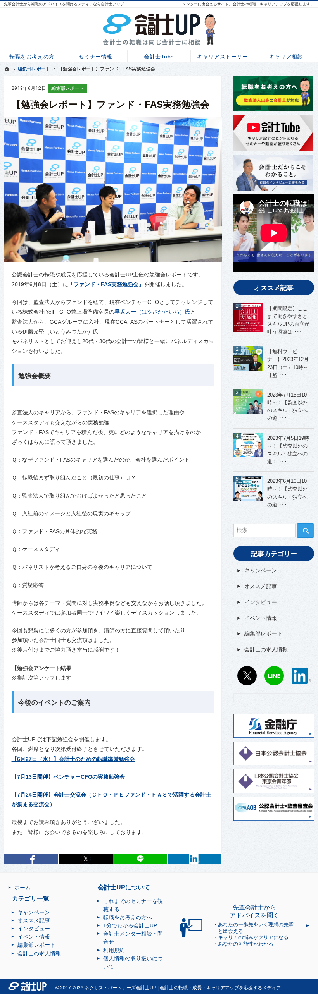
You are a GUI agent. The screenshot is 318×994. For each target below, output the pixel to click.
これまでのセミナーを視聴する (133, 905)
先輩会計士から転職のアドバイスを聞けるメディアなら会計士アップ (64, 4)
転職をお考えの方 (31, 56)
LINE (274, 675)
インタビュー (260, 602)
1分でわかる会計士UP (130, 925)
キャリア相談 (286, 56)
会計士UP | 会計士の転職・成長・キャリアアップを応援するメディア (208, 988)
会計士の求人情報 (266, 649)
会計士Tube (159, 56)
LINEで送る (140, 859)
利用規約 (114, 950)
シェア (31, 859)
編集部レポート (67, 88)
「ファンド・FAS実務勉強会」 (106, 284)
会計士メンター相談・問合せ (133, 937)
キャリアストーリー (222, 56)
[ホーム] (7, 68)
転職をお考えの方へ (127, 917)
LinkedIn (194, 859)
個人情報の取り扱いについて (133, 962)
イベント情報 (260, 618)
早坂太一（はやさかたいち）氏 (152, 312)
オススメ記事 (260, 586)
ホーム (22, 887)
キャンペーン (260, 570)
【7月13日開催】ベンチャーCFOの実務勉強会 (68, 777)
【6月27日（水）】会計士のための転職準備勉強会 (73, 759)
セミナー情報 (95, 56)
